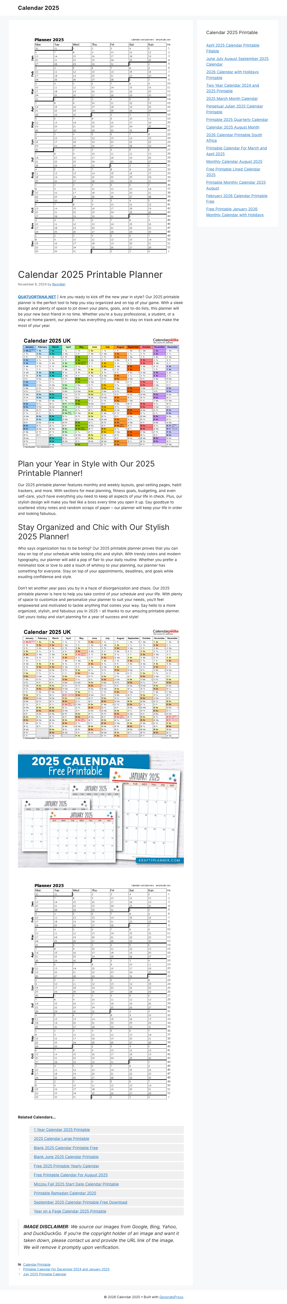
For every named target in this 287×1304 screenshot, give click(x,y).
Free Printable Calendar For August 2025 (71, 1175)
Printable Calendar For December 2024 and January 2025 (66, 1269)
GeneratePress (171, 1297)
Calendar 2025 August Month (232, 127)
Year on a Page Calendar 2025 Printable (70, 1211)
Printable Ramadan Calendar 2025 (65, 1193)
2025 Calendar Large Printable (61, 1138)
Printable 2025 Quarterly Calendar (237, 119)
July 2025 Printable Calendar (44, 1274)
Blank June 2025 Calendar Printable (66, 1157)
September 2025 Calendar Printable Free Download (80, 1202)
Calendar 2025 (38, 7)
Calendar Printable (36, 1264)
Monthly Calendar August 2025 (234, 161)
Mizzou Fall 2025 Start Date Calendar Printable (76, 1184)
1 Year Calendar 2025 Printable (62, 1129)
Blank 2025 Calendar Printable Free (66, 1148)
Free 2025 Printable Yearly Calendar (66, 1166)
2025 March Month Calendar (232, 98)
